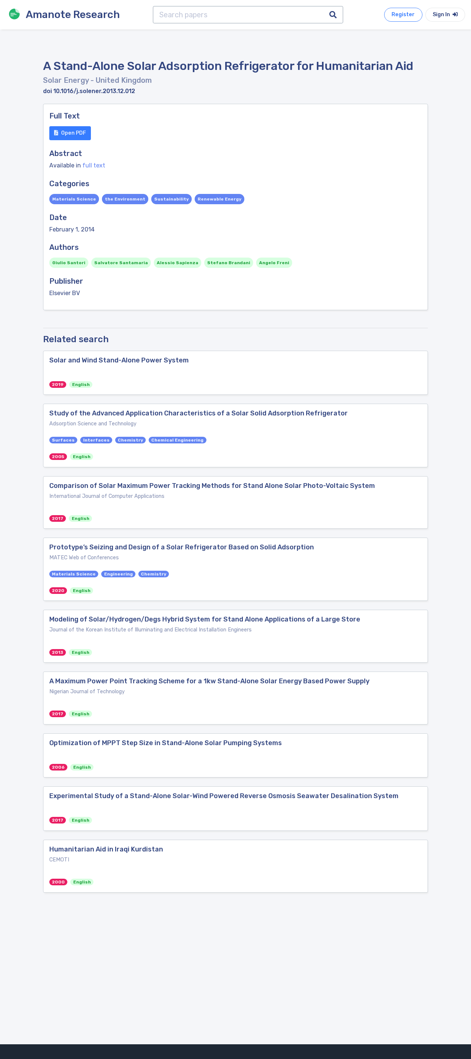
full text (93, 165)
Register (403, 14)
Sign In (442, 14)
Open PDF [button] (73, 133)
